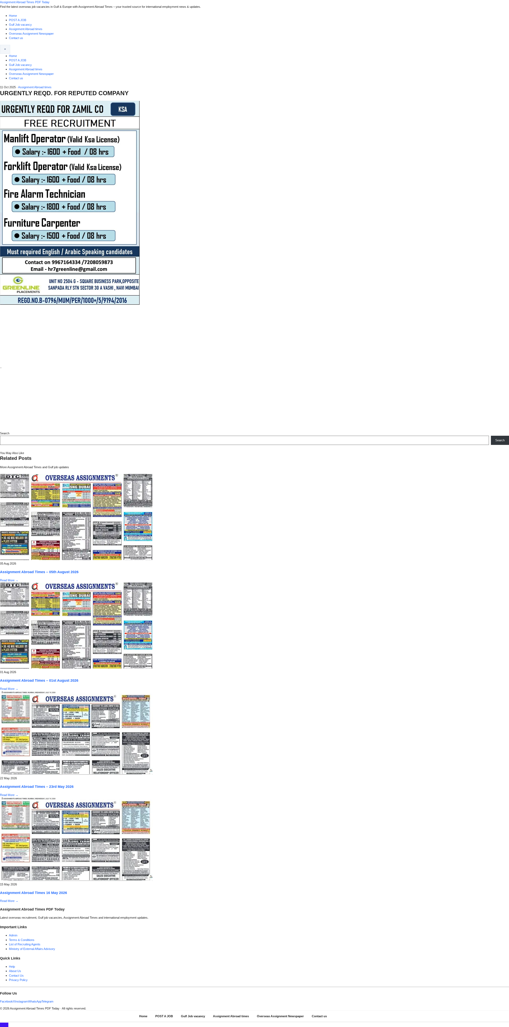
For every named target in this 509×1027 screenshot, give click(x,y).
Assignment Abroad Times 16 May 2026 (33, 893)
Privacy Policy (18, 980)
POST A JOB (17, 20)
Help (12, 966)
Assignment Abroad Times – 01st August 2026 (39, 680)
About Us (15, 971)
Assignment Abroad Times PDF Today (25, 2)
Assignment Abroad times (25, 29)
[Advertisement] (254, 335)
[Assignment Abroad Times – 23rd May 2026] (76, 773)
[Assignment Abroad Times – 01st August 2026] (76, 667)
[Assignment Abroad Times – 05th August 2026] (76, 559)
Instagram (21, 1001)
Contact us (16, 38)
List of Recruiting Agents (24, 944)
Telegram (47, 1001)
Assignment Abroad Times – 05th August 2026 (39, 572)
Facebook (6, 1001)
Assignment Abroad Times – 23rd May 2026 (37, 787)
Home (13, 15)
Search (4, 433)
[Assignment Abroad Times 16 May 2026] (76, 879)
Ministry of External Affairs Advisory (32, 949)
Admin (13, 935)
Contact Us (16, 975)
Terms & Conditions (21, 940)
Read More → (9, 580)
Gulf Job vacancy (20, 24)
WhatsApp (35, 1001)
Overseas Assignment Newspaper (31, 33)
